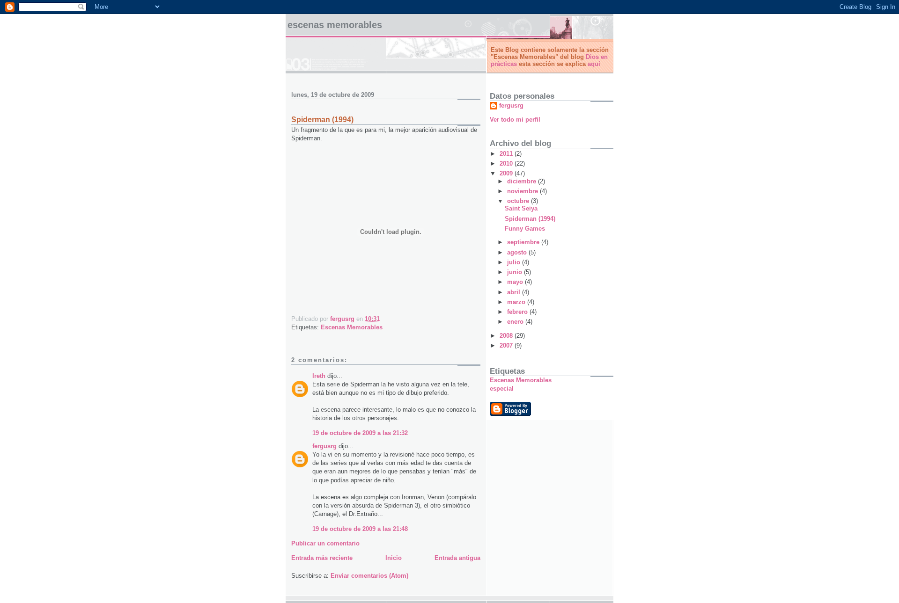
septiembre (524, 242)
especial (502, 388)
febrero (518, 311)
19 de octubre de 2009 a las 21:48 (360, 528)
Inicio (393, 557)
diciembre (522, 181)
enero (516, 321)
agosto (518, 252)
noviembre (523, 191)
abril (514, 292)
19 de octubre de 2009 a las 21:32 (360, 432)
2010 (507, 163)
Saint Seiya (521, 208)
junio (515, 272)
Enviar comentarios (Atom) (369, 575)
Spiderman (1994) (530, 218)
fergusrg (324, 446)
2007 (507, 345)
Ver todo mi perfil (515, 119)
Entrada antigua (457, 557)
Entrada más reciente (322, 557)
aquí (594, 63)
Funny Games (525, 228)
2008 (507, 335)
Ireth (318, 375)
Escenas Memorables (334, 25)
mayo (516, 281)
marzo (517, 301)
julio (514, 262)
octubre (519, 200)
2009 (507, 173)
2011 (507, 153)
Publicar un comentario (325, 543)
